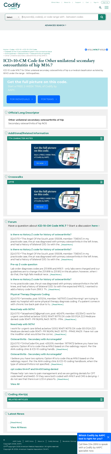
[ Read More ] (67, 245)
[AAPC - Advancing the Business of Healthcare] (12, 6)
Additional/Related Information (28, 133)
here (95, 225)
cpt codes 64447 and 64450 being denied (34, 369)
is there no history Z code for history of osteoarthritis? (41, 234)
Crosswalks (15, 176)
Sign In (96, 2)
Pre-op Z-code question (24, 264)
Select (9, 17)
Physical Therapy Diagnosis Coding (30, 294)
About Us (67, 2)
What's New (55, 2)
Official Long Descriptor (23, 112)
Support (78, 2)
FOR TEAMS (47, 99)
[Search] (100, 7)
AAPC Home (29, 441)
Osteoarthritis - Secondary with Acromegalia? (36, 339)
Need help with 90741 (23, 309)
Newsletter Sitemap (69, 441)
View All (15, 384)
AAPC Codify (17, 441)
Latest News (16, 413)
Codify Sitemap (53, 441)
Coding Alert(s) (18, 394)
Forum (12, 221)
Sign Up (105, 2)
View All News (19, 427)
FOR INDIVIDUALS (20, 99)
